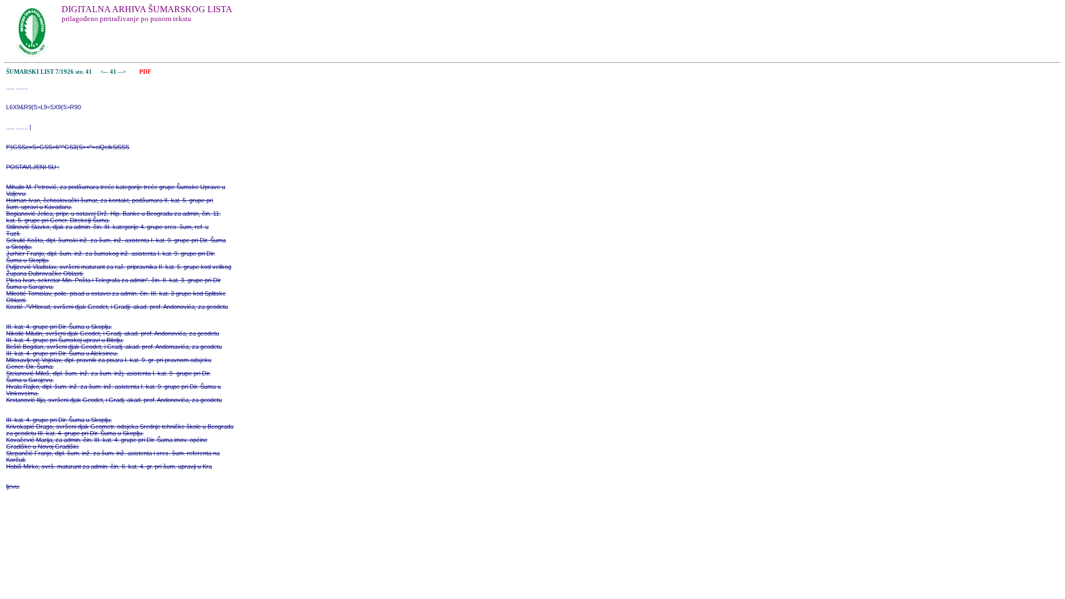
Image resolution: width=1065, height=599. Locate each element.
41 (114, 72)
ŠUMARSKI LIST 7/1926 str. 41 (49, 72)
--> (123, 72)
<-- (104, 72)
